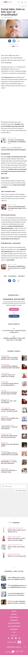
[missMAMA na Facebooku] (8, 638)
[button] (25, 2)
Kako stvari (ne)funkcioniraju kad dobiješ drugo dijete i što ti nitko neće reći (17, 207)
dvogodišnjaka (10, 147)
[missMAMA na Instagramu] (19, 638)
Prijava (15, 316)
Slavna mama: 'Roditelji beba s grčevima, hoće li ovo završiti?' (17, 267)
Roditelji (10, 210)
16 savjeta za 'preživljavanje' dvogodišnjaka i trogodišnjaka (17, 140)
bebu (14, 67)
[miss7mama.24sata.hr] (6, 2)
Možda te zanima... (12, 138)
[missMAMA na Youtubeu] (15, 638)
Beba (9, 269)
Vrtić (9, 143)
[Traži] (18, 2)
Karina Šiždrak (8, 17)
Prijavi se (14, 309)
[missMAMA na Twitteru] (12, 638)
